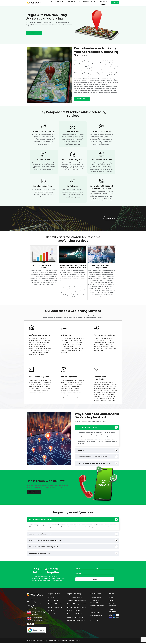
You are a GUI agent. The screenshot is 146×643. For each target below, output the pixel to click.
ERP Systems (103, 1)
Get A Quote (33, 492)
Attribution (66, 335)
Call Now (115, 2)
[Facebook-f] (28, 624)
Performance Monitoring (105, 335)
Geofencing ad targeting (39, 335)
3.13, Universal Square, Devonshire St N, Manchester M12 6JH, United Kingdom (38, 619)
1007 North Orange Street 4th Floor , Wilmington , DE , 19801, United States (39, 612)
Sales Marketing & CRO (73, 1)
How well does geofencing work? (40, 534)
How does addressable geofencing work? (43, 547)
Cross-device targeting (39, 377)
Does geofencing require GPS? (39, 553)
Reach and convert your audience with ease (93, 457)
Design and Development (90, 1)
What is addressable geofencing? (40, 519)
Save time (81, 450)
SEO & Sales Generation (57, 1)
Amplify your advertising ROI (87, 427)
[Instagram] (30, 624)
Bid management (69, 377)
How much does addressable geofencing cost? (45, 540)
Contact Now (33, 33)
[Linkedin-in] (33, 624)
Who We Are (103, 4)
